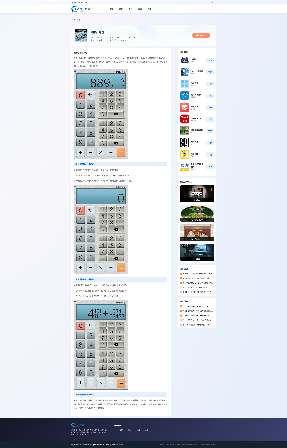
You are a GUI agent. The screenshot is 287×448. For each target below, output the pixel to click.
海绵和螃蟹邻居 (197, 130)
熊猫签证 (194, 106)
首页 (112, 9)
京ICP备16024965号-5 (118, 445)
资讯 (140, 9)
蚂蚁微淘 (194, 153)
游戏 (130, 9)
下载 (210, 60)
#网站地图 (213, 2)
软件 (121, 9)
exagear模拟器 (197, 71)
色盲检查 (194, 83)
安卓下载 (203, 35)
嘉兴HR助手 (196, 94)
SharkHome (196, 118)
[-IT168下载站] (81, 9)
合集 (149, 9)
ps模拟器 (194, 59)
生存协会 (194, 142)
